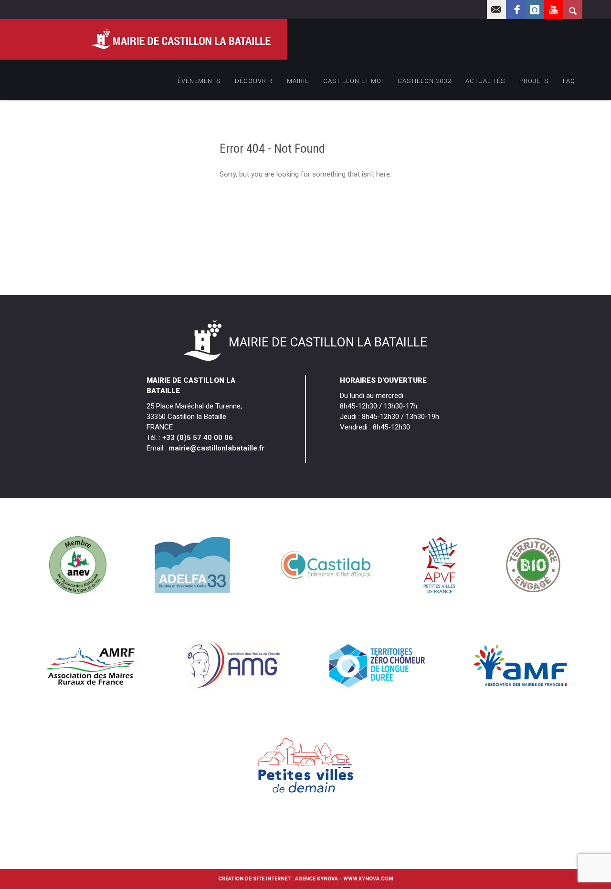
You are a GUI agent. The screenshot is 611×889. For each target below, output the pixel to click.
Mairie (298, 80)
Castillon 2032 (424, 80)
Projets (533, 80)
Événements (199, 80)
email (496, 9)
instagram (534, 9)
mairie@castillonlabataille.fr (216, 448)
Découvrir (254, 80)
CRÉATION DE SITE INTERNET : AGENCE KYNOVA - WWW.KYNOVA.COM (305, 879)
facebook (515, 9)
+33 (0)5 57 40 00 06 (197, 437)
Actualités (485, 80)
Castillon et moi (353, 80)
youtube (553, 9)
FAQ (569, 80)
